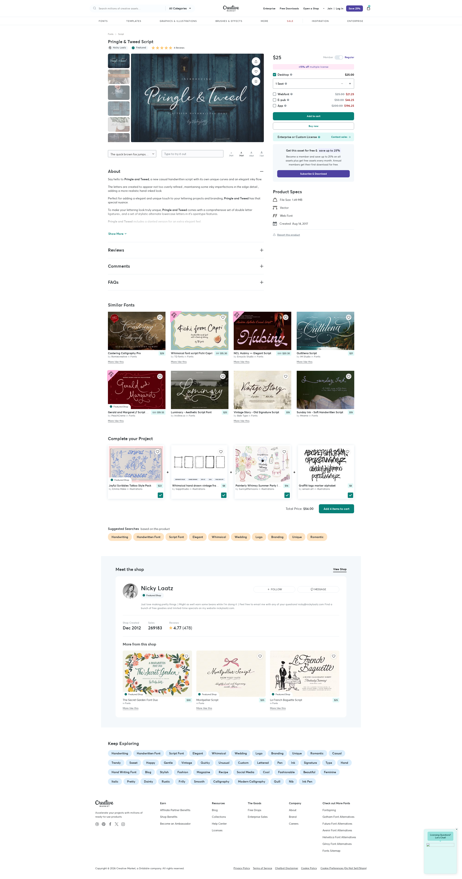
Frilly (182, 781)
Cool (266, 772)
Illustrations (136, 489)
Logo (259, 753)
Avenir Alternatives (337, 830)
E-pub (282, 100)
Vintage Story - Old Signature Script (256, 412)
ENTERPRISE (355, 21)
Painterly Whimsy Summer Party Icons (260, 485)
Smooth (199, 781)
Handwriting (120, 753)
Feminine (330, 772)
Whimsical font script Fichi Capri (191, 353)
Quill (277, 781)
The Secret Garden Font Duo (140, 700)
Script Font (176, 753)
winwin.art (308, 489)
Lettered (263, 762)
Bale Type (242, 415)
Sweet (133, 762)
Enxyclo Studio (245, 356)
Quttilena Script (307, 353)
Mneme (304, 415)
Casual (337, 753)
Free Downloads (289, 8)
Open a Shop (311, 8)
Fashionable (286, 772)
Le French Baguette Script (286, 700)
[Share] (256, 61)
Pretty (131, 781)
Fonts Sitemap (331, 850)
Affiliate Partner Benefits (175, 810)
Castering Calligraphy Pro (124, 353)
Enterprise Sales (258, 816)
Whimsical (219, 753)
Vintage (186, 762)
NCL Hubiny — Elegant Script (252, 353)
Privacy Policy (242, 868)
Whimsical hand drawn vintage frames (196, 485)
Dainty (148, 781)
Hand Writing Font (124, 772)
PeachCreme (118, 415)
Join (330, 8)
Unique (297, 753)
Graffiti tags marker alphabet (317, 485)
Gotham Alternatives (338, 816)
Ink (293, 762)
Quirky (205, 762)
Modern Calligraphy (251, 781)
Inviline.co (179, 415)
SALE (290, 21)
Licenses (217, 830)
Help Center (219, 823)
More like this (116, 361)
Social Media (245, 772)
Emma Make (119, 489)
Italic (115, 781)
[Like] (256, 71)
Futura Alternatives (337, 823)
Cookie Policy (309, 868)
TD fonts (179, 356)
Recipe (223, 772)
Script (121, 34)
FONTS (103, 21)
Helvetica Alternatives (339, 837)
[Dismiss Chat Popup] (456, 829)
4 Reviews (179, 48)
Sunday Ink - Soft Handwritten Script (320, 412)
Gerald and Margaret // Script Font (129, 412)
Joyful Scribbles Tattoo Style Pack (130, 485)
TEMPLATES (133, 21)
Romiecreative (119, 356)
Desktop (283, 74)
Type (329, 762)
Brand (293, 816)
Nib (291, 781)
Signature (310, 762)
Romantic (317, 753)
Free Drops (254, 810)
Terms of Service (262, 868)
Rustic (166, 781)
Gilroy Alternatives (337, 844)
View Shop (339, 569)
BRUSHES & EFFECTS (228, 21)
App (280, 105)
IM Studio (305, 356)
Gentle (168, 762)
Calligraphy (221, 781)
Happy (150, 762)
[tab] (119, 61)
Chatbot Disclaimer (286, 868)
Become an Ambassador (175, 823)
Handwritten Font (148, 753)
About (292, 810)
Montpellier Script (207, 700)
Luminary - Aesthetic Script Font (191, 412)
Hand (344, 762)
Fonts (110, 34)
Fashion (182, 772)
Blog (148, 772)
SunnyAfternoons (248, 489)
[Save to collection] (256, 81)
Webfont (283, 94)
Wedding (241, 753)
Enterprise (269, 8)
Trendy (116, 762)
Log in (339, 8)
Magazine (203, 772)
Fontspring (329, 810)
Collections (219, 816)
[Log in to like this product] (160, 317)
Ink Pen (307, 781)
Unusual (224, 762)
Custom (243, 762)
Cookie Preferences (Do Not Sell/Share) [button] (344, 868)
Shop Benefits (168, 816)
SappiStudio (182, 489)
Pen (279, 762)
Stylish (164, 772)
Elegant (198, 753)
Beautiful (309, 772)
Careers (293, 823)
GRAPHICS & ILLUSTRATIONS (178, 21)
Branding (277, 753)
